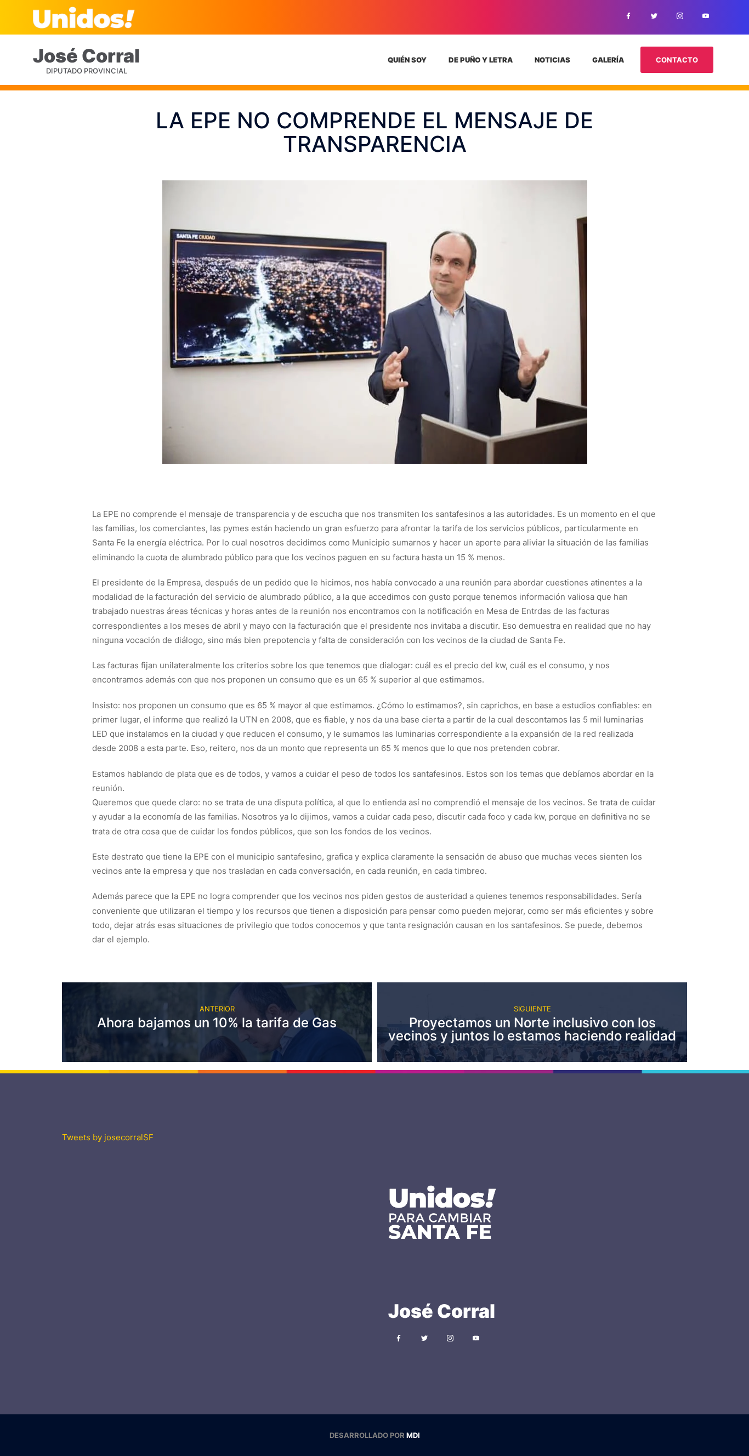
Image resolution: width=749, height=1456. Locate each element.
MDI (413, 1435)
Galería (608, 59)
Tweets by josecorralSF (108, 1137)
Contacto (677, 59)
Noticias (552, 59)
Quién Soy (407, 59)
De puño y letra (481, 59)
